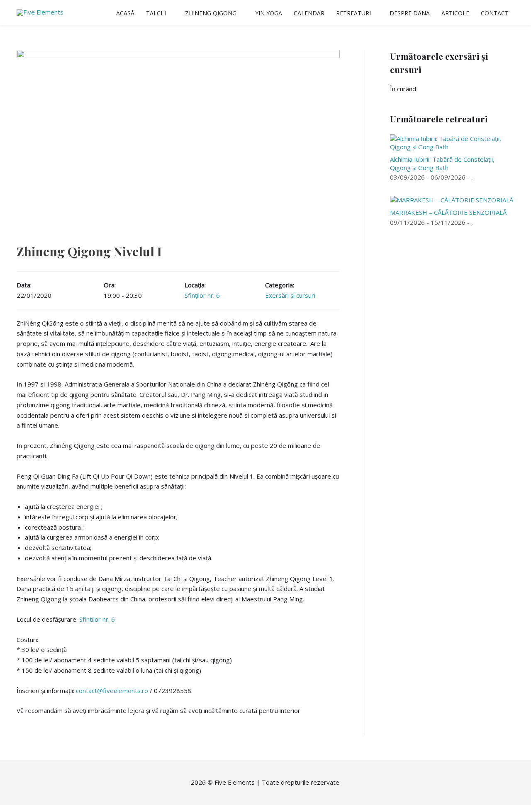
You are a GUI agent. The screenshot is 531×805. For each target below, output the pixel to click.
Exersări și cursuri (290, 295)
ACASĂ (125, 13)
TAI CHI (156, 13)
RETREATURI (353, 13)
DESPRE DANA (410, 13)
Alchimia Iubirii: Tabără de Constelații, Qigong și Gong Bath (442, 163)
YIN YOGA (268, 13)
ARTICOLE (455, 13)
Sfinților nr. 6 (202, 295)
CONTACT (495, 13)
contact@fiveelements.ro (112, 690)
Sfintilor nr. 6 (97, 619)
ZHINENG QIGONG (210, 13)
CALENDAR (309, 13)
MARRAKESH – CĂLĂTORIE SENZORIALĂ (448, 212)
